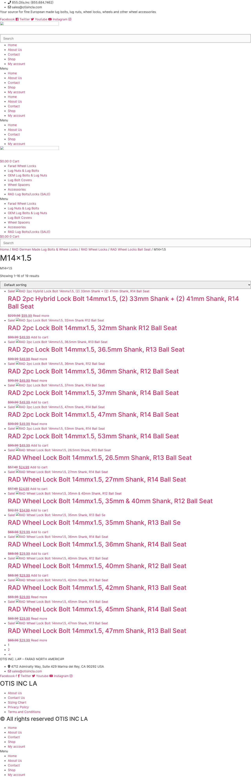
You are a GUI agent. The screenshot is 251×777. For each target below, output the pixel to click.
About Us (15, 50)
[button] (125, 68)
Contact (14, 54)
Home (12, 45)
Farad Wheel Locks (22, 166)
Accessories (17, 189)
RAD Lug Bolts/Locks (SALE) (29, 194)
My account (16, 64)
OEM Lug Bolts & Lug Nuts (27, 175)
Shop (11, 59)
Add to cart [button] (39, 337)
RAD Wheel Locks (94, 249)
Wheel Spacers (19, 185)
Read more (41, 316)
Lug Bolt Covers (20, 180)
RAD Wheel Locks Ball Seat (130, 249)
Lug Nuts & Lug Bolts (23, 170)
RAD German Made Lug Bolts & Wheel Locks (45, 249)
